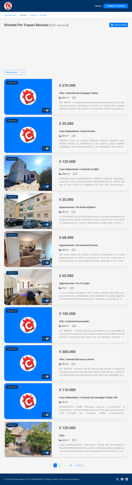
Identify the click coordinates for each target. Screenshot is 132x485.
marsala (42, 15)
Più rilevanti (14, 72)
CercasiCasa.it (10, 15)
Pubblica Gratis (116, 6)
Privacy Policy (52, 479)
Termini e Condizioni (69, 479)
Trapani (33, 15)
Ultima (79, 465)
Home (98, 6)
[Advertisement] (66, 51)
